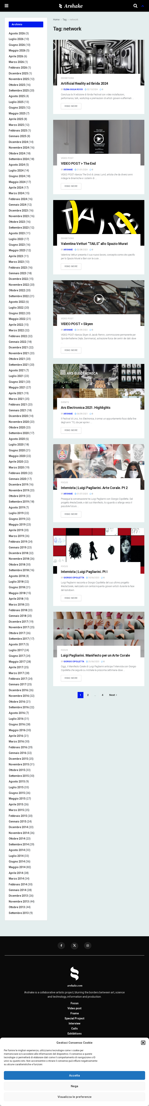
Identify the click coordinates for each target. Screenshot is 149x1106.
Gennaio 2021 (17, 410)
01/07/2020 (82, 494)
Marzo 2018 (16, 604)
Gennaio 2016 (17, 752)
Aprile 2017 (16, 667)
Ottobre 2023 (17, 221)
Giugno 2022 (17, 313)
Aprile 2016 (16, 735)
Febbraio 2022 (18, 336)
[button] (143, 1043)
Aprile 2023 (16, 256)
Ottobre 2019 (17, 496)
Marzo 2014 (16, 878)
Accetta (74, 1075)
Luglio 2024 (16, 170)
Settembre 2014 (19, 844)
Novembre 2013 (19, 901)
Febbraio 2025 (18, 130)
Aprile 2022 (16, 324)
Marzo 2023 (16, 261)
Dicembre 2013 (18, 895)
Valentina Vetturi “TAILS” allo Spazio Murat (94, 244)
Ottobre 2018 (17, 564)
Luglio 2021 (16, 376)
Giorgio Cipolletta (74, 578)
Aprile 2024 (16, 187)
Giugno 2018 (17, 587)
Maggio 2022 (17, 318)
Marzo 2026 (16, 62)
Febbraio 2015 (18, 815)
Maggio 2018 (17, 593)
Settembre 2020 (19, 433)
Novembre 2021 (19, 353)
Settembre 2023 (19, 227)
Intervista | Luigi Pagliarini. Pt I (84, 572)
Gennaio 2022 (17, 341)
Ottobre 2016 (17, 701)
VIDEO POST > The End (78, 163)
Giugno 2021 (17, 381)
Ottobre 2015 (17, 770)
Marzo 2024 (16, 193)
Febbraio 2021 (18, 404)
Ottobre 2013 (17, 907)
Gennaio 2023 (17, 273)
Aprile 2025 (16, 119)
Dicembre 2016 (18, 690)
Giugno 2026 (17, 44)
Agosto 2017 (17, 644)
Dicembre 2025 (18, 73)
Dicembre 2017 (18, 621)
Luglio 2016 (16, 718)
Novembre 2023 (19, 216)
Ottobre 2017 (17, 633)
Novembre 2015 (19, 764)
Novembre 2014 (19, 833)
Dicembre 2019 (18, 484)
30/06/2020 (93, 578)
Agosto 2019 (17, 507)
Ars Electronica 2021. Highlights (85, 408)
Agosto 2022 (17, 301)
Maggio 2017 (17, 661)
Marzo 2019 (16, 536)
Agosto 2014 (17, 850)
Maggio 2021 (17, 387)
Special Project (74, 1018)
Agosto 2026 (17, 33)
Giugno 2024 (17, 176)
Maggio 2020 (17, 456)
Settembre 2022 (19, 296)
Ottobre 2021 (17, 358)
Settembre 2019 (19, 501)
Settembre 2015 (19, 775)
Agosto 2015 (17, 781)
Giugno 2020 (17, 450)
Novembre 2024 (19, 147)
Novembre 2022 (19, 284)
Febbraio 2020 (18, 473)
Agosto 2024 (17, 164)
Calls (74, 1028)
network (74, 19)
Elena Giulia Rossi (73, 89)
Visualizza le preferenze (75, 1097)
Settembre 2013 (19, 913)
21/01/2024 (82, 170)
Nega (74, 1086)
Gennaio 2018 (17, 615)
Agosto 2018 (17, 576)
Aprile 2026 (16, 56)
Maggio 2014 (17, 867)
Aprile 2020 (16, 461)
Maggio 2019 (17, 524)
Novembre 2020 (19, 421)
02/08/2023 (82, 250)
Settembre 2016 (19, 707)
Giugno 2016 (17, 724)
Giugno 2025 (17, 107)
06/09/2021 (82, 414)
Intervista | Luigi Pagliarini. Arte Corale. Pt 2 (94, 488)
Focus (64, 482)
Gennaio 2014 (17, 890)
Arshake (68, 170)
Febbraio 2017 (18, 678)
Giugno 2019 (17, 518)
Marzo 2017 (16, 673)
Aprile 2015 (16, 804)
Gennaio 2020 (17, 478)
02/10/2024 (92, 89)
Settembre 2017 (19, 638)
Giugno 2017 (17, 655)
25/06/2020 (93, 661)
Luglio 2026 (16, 39)
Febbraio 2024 (18, 199)
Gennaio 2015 (17, 821)
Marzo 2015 (16, 810)
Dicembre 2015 (18, 758)
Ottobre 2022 (17, 290)
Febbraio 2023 (18, 267)
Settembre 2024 (19, 159)
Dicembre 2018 (18, 553)
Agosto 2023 (17, 233)
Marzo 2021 (16, 398)
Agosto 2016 (17, 712)
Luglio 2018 (16, 581)
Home (56, 19)
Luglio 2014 (16, 855)
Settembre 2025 (19, 90)
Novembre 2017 (19, 627)
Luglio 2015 (16, 787)
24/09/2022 (82, 330)
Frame (74, 1013)
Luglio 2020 (16, 444)
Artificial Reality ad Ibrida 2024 (84, 83)
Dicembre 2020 (18, 416)
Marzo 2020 (16, 467)
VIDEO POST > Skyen (77, 324)
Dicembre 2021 (18, 347)
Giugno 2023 (17, 244)
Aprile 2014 (16, 873)
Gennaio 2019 (17, 547)
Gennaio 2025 (17, 136)
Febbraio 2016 (18, 747)
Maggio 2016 (17, 730)
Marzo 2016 (16, 741)
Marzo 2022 (16, 330)
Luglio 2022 (16, 307)
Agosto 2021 (17, 370)
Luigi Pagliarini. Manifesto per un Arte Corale (95, 655)
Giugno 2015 (17, 792)
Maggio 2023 (17, 250)
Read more (71, 106)
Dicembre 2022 (18, 278)
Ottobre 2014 (17, 838)
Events (65, 402)
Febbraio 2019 (18, 541)
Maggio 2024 (17, 182)
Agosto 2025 (17, 96)
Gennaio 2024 (17, 204)
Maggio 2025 (17, 113)
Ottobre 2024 (17, 153)
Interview (74, 1023)
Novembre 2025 (19, 79)
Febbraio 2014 (18, 884)
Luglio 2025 (16, 102)
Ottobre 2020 (17, 427)
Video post (67, 158)
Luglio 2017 (16, 650)
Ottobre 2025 (17, 84)
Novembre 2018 (19, 558)
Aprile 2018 (16, 598)
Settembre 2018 (19, 570)
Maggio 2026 (17, 50)
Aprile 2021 (16, 393)
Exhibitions (67, 78)
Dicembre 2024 (18, 142)
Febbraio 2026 (18, 67)
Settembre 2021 (19, 364)
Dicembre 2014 (18, 827)
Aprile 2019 (16, 530)
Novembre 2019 (19, 490)
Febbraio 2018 (18, 610)
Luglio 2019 (16, 513)
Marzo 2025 (16, 124)
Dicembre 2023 (18, 210)
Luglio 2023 (16, 239)
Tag (65, 19)
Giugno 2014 (17, 861)
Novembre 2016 (19, 695)
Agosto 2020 (17, 438)
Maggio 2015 (17, 798)
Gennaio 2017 (17, 684)
